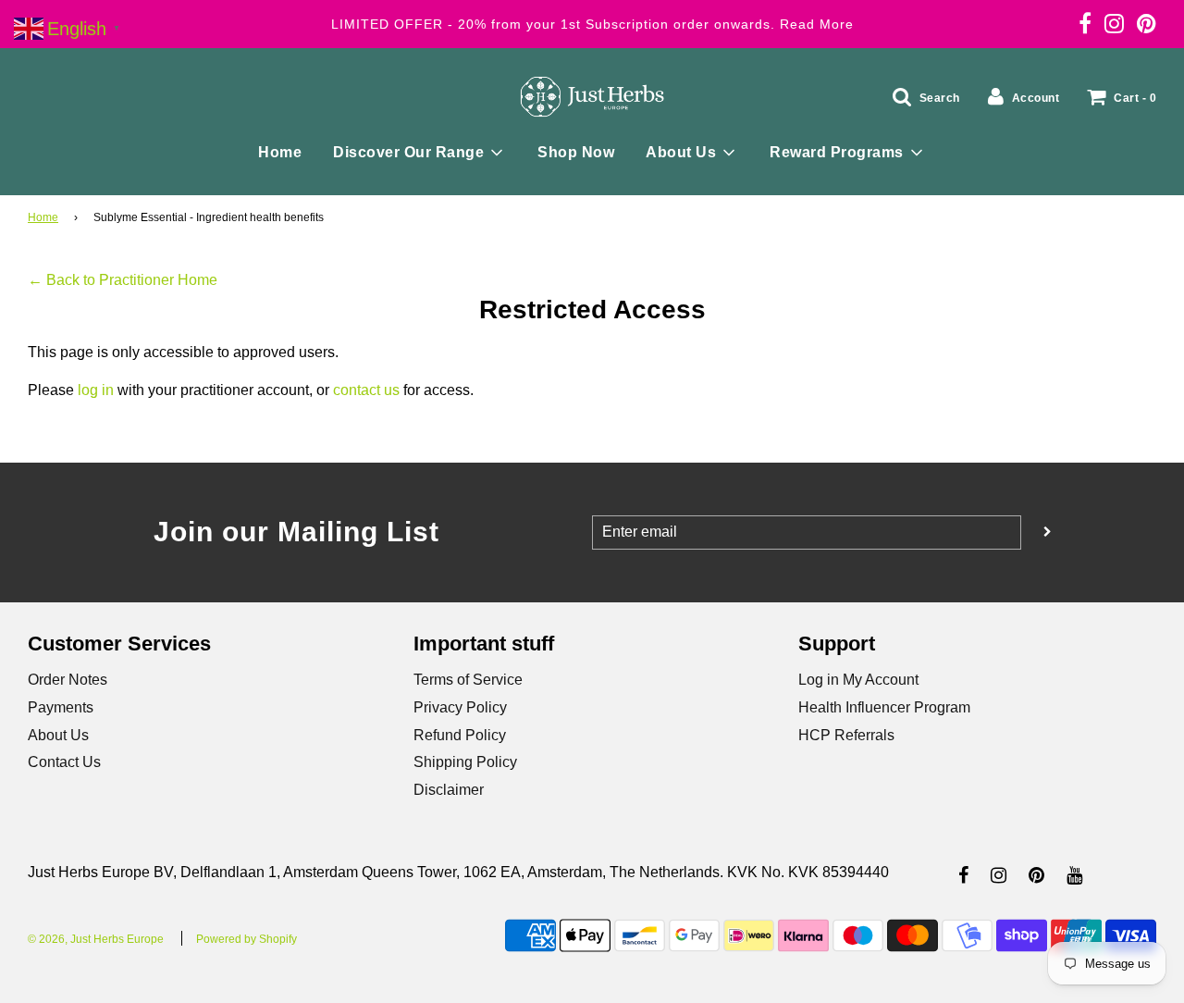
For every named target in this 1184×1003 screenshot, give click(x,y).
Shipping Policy (465, 762)
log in (96, 390)
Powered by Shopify (246, 939)
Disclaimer (448, 790)
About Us (58, 735)
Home (280, 152)
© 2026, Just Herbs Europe (96, 939)
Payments (60, 707)
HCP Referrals (846, 735)
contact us (366, 390)
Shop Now (575, 152)
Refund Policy (459, 735)
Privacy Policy (460, 707)
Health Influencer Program (884, 707)
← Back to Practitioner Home (122, 280)
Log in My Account (858, 679)
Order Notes (67, 679)
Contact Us (64, 762)
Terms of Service (468, 679)
